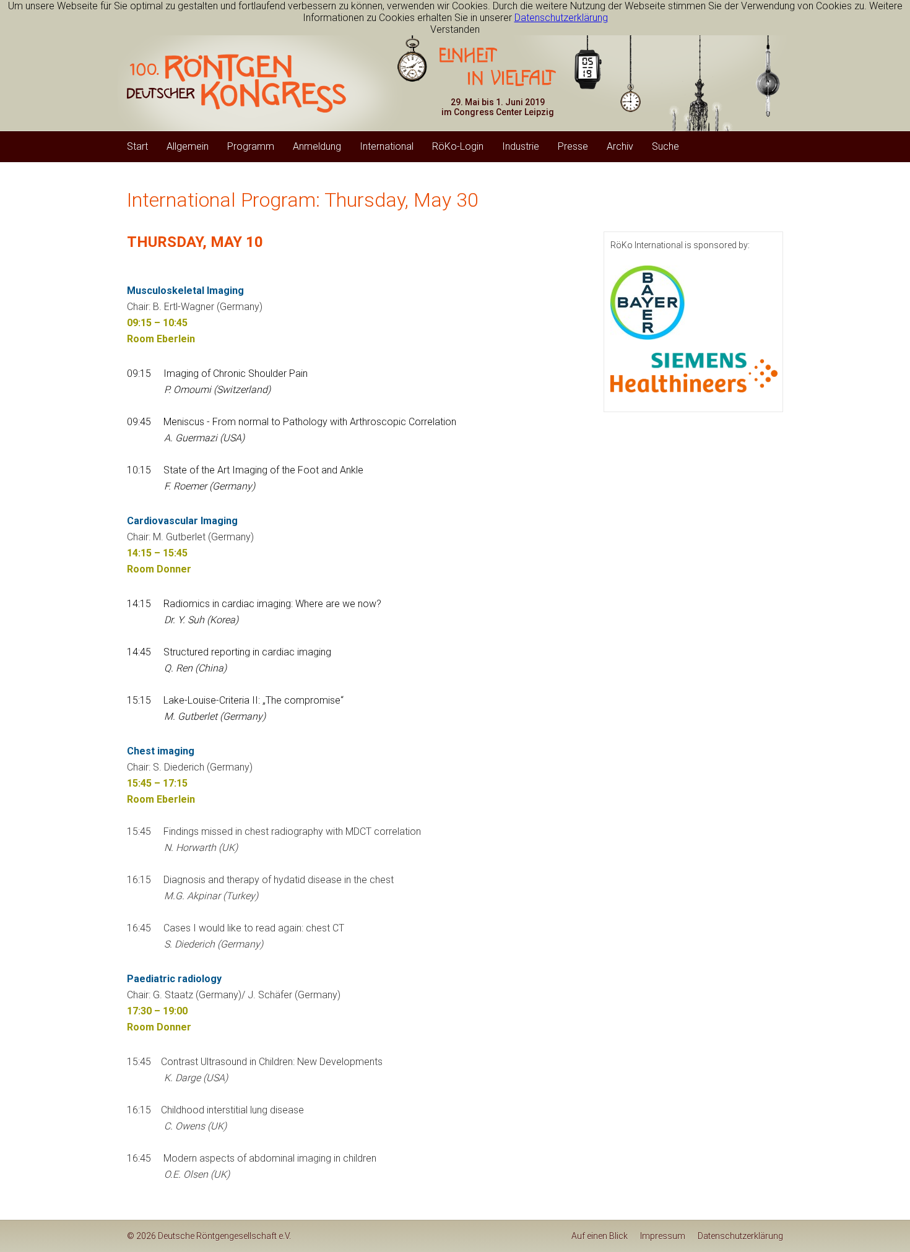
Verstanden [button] (455, 29)
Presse (573, 146)
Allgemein (188, 146)
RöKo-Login (457, 146)
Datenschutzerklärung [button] (561, 18)
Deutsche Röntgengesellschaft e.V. (224, 1236)
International (387, 146)
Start (137, 146)
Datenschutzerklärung (740, 1236)
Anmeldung (317, 146)
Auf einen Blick (599, 1236)
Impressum (662, 1236)
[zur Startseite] (236, 83)
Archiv (620, 146)
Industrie (520, 146)
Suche (665, 146)
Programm (250, 146)
